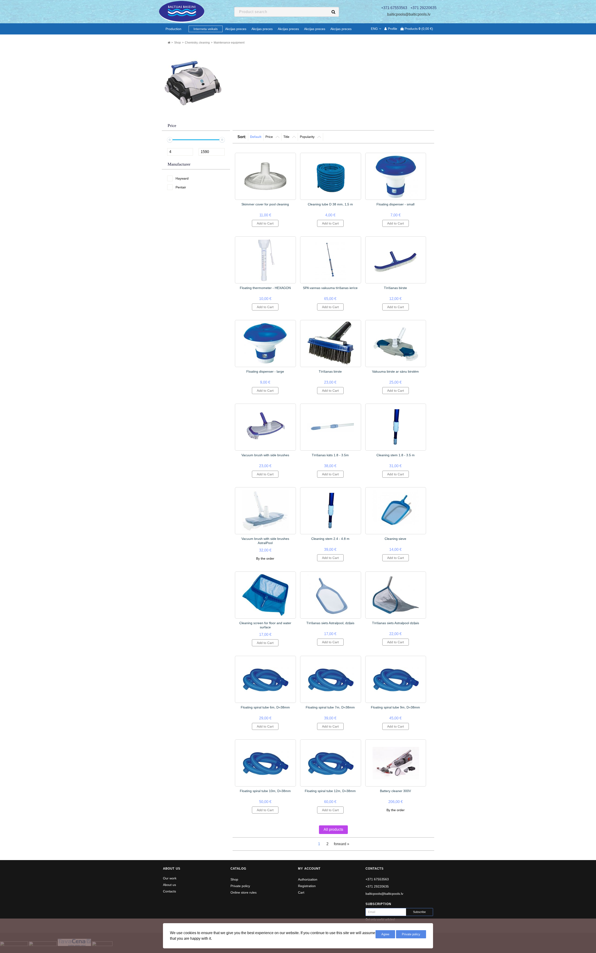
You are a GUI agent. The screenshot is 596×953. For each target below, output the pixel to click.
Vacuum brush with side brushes (265, 455)
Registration (307, 886)
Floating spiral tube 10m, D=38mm (265, 791)
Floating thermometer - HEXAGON (265, 288)
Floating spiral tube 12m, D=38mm (330, 791)
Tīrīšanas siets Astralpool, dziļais (330, 623)
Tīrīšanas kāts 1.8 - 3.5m (330, 455)
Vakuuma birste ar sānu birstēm (395, 371)
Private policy (240, 886)
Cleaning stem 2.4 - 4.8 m (330, 539)
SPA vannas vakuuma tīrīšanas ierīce (330, 288)
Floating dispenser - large (265, 371)
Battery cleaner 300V (395, 791)
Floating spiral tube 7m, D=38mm (330, 707)
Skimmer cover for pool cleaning (265, 204)
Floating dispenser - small (395, 204)
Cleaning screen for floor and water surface (265, 625)
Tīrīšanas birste (395, 288)
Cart (301, 892)
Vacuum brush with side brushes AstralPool (265, 541)
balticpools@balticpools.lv (408, 14)
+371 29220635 (377, 886)
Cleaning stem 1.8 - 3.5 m (395, 455)
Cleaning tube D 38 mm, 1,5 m (330, 204)
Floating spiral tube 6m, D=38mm (265, 707)
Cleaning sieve (395, 539)
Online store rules (243, 892)
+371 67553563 (377, 879)
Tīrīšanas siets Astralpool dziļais (395, 623)
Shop (234, 879)
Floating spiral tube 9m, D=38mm (395, 707)
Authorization (307, 879)
